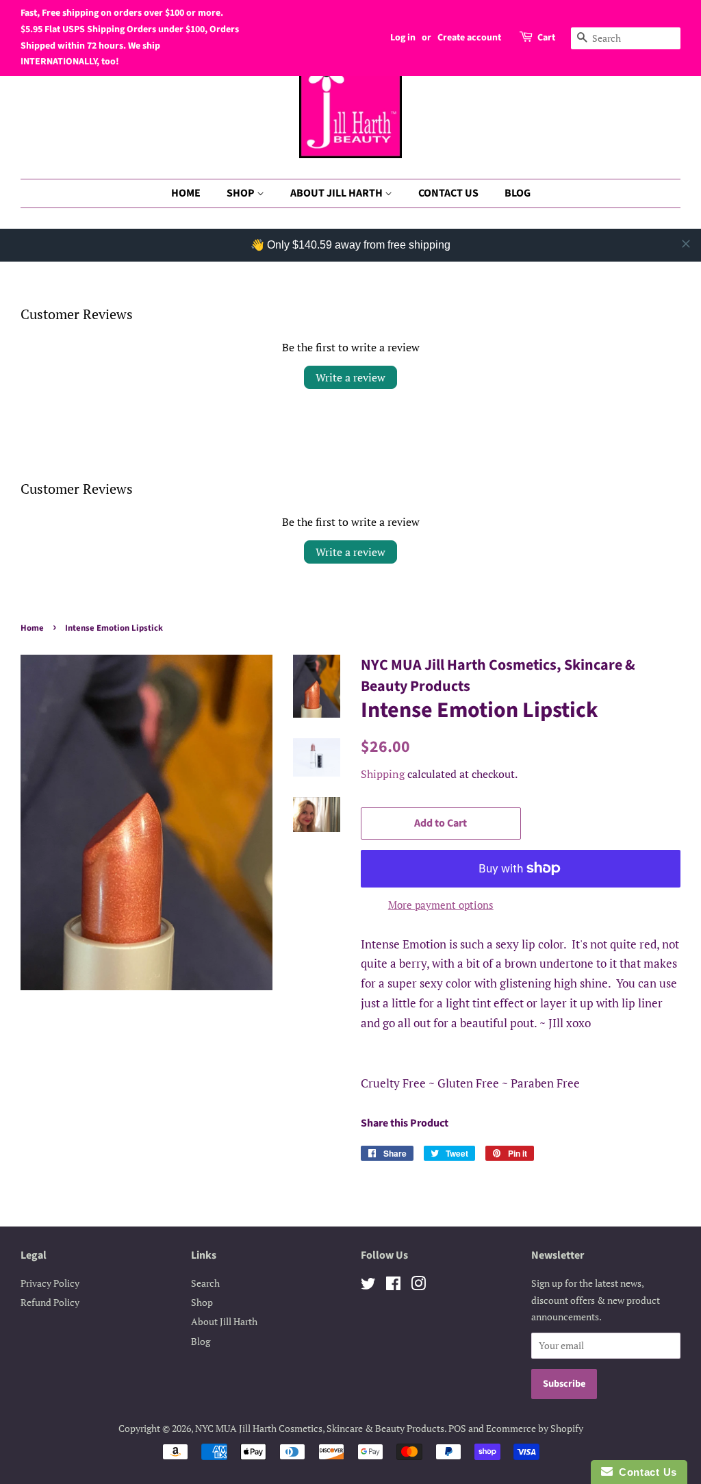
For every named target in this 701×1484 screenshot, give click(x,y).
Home (32, 628)
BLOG (518, 193)
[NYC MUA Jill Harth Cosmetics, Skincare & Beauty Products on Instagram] (418, 1285)
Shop (202, 1302)
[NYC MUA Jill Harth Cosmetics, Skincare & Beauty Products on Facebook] (393, 1285)
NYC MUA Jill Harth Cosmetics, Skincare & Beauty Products (319, 1428)
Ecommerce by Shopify (534, 1428)
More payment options (441, 904)
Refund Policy (50, 1302)
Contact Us (645, 1472)
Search (205, 1283)
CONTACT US (448, 193)
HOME (186, 193)
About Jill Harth (224, 1321)
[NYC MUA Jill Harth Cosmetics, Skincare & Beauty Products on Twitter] (368, 1285)
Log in (403, 38)
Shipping (383, 773)
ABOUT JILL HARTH (337, 193)
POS (457, 1428)
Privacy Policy (50, 1283)
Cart (546, 38)
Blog (200, 1341)
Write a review (350, 377)
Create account (469, 38)
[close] (686, 243)
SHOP (242, 193)
